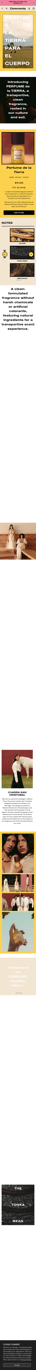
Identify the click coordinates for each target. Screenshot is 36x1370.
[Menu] (2, 8)
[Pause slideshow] (14, 280)
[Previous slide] (2, 3)
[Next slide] (34, 3)
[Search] (6, 8)
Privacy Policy (26, 1360)
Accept (17, 1365)
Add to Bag (19, 213)
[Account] (29, 8)
